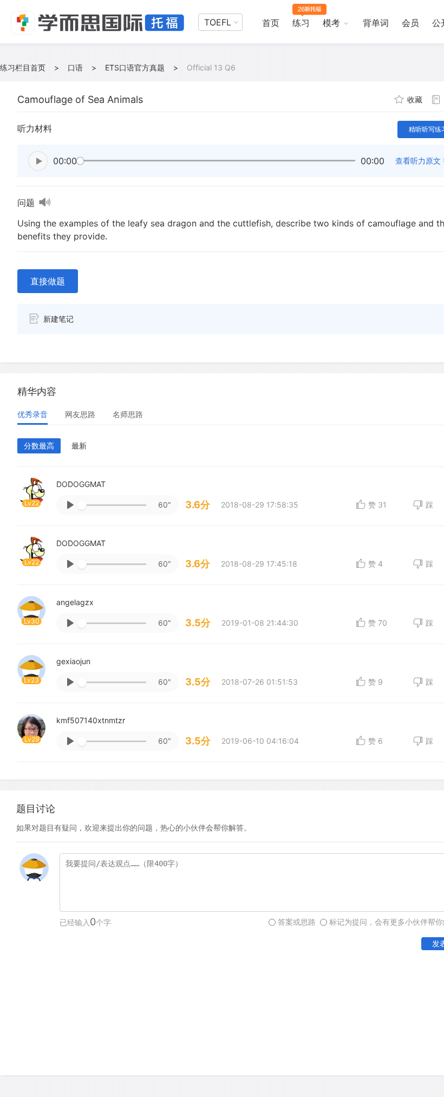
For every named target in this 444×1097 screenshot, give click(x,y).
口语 (75, 67)
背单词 (376, 22)
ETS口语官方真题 (135, 67)
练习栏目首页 (22, 67)
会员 (410, 22)
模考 (331, 22)
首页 (270, 22)
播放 (38, 161)
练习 (301, 22)
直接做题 (47, 281)
